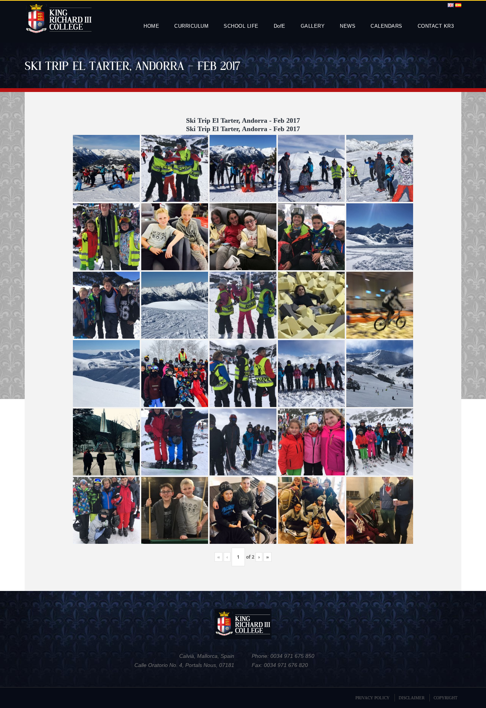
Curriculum (191, 26)
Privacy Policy (372, 697)
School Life (241, 26)
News (347, 26)
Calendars (386, 26)
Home (151, 26)
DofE (280, 26)
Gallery (313, 26)
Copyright (446, 697)
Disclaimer (411, 697)
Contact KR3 (436, 26)
